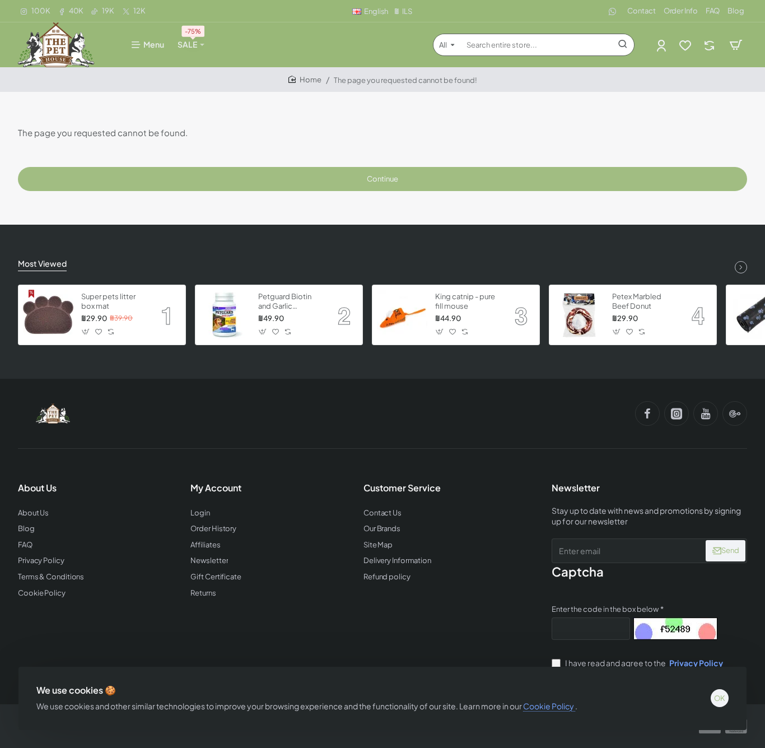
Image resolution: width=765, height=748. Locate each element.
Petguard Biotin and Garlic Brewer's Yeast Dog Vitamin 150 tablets (286, 302)
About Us (37, 488)
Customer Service (402, 488)
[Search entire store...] (623, 44)
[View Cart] (736, 45)
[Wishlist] (686, 45)
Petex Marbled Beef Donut (636, 301)
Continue (382, 178)
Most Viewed (42, 263)
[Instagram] (676, 413)
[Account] (662, 45)
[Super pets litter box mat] (48, 315)
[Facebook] (647, 413)
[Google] (734, 413)
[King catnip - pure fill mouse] (402, 315)
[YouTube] (705, 413)
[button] (86, 332)
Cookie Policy (549, 706)
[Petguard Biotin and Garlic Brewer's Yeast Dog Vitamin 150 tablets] (225, 315)
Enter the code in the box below (605, 609)
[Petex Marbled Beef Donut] (579, 315)
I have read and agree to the (643, 663)
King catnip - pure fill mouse (465, 301)
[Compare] (710, 45)
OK (719, 698)
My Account (215, 488)
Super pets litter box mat (108, 301)
